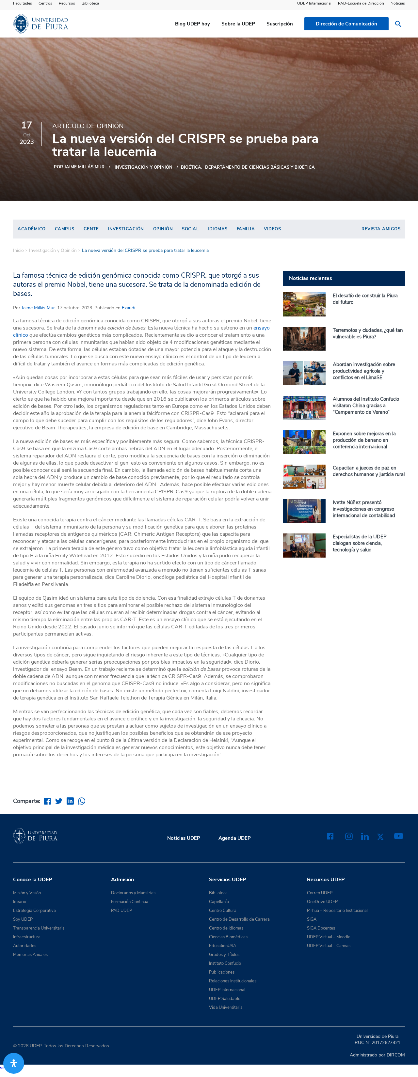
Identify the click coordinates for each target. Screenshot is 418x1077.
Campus (64, 229)
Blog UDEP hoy (192, 24)
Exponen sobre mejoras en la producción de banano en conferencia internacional (364, 440)
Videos (272, 229)
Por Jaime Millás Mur (79, 167)
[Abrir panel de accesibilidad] (13, 1063)
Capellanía (219, 902)
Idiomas (218, 229)
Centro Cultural (223, 911)
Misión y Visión (27, 893)
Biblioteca (90, 3)
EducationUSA (222, 946)
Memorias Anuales (30, 955)
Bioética (191, 167)
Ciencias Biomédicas (228, 937)
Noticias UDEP (183, 838)
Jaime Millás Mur (38, 308)
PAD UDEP (121, 911)
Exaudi (128, 308)
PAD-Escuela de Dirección (361, 3)
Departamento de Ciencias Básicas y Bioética (260, 167)
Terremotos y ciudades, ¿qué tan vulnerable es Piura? (368, 333)
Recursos (67, 3)
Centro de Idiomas (226, 928)
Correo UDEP (319, 893)
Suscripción (279, 24)
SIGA (311, 919)
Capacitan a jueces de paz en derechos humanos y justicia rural (369, 471)
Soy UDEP (23, 919)
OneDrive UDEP (322, 902)
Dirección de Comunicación (346, 24)
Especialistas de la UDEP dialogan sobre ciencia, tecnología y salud (360, 543)
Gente (91, 229)
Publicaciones (221, 972)
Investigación (126, 229)
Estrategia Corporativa (34, 911)
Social (190, 229)
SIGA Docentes (321, 928)
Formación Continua (129, 902)
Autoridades (24, 946)
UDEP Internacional (314, 3)
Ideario (19, 902)
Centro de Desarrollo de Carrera (239, 919)
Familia (246, 229)
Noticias (398, 3)
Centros (45, 3)
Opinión (163, 229)
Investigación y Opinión (143, 167)
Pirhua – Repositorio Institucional (337, 911)
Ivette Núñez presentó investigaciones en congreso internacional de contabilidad (364, 509)
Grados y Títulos (224, 955)
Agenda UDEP (234, 838)
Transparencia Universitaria (39, 928)
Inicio (18, 250)
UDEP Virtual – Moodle (328, 937)
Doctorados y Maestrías (133, 893)
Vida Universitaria (226, 1007)
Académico (32, 229)
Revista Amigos (381, 229)
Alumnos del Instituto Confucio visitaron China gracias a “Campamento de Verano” (366, 405)
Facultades (22, 3)
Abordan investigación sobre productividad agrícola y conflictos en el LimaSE (364, 371)
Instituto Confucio (225, 963)
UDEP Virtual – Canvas (328, 946)
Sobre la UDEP (238, 24)
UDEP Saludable (224, 999)
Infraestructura (26, 937)
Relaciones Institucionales (232, 981)
